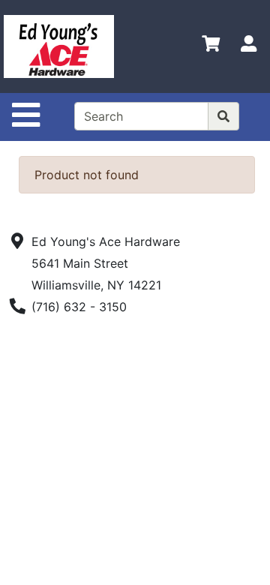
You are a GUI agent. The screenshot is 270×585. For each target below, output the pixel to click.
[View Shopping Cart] (211, 46)
